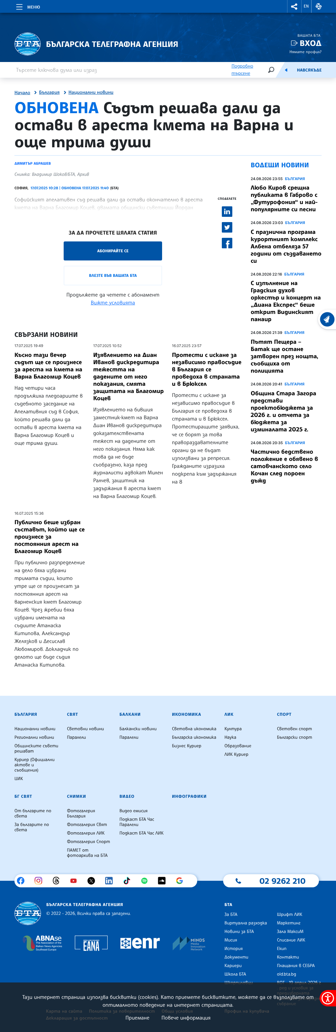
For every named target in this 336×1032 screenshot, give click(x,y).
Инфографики (189, 796)
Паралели (76, 737)
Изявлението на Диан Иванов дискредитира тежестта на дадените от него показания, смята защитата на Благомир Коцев (128, 376)
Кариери (233, 965)
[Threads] (58, 881)
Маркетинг (288, 923)
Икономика (186, 714)
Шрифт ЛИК (289, 914)
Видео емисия (133, 811)
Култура (233, 729)
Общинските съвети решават (36, 748)
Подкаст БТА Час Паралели (136, 822)
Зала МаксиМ (290, 931)
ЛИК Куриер (236, 754)
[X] (93, 881)
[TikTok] (129, 881)
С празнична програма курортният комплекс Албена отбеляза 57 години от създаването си (286, 246)
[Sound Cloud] (164, 881)
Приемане (137, 1017)
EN (306, 6)
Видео (127, 796)
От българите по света (32, 813)
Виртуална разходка (245, 923)
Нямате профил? (305, 51)
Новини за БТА (239, 931)
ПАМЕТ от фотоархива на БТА (87, 853)
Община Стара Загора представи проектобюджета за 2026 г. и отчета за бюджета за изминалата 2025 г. (283, 411)
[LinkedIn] (111, 881)
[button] (294, 6)
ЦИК (18, 778)
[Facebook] (23, 881)
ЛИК (229, 714)
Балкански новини (138, 729)
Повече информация (186, 1017)
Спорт (284, 714)
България (49, 92)
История (233, 948)
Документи (236, 957)
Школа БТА (235, 974)
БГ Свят (23, 796)
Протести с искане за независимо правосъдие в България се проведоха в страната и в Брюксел (207, 369)
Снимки (76, 796)
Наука (230, 737)
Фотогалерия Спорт (88, 841)
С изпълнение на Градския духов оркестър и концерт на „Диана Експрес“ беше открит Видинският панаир (286, 301)
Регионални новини (34, 737)
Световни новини (85, 729)
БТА (228, 904)
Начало (22, 92)
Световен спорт (294, 729)
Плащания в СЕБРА (296, 965)
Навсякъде (309, 70)
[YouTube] (76, 881)
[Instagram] (41, 881)
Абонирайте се (113, 250)
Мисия (230, 940)
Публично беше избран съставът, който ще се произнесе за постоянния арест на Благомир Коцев (49, 537)
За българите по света (31, 827)
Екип (281, 948)
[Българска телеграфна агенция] (27, 913)
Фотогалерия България (81, 813)
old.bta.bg (286, 974)
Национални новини (91, 92)
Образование (237, 746)
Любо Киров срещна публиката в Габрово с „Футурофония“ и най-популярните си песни (284, 198)
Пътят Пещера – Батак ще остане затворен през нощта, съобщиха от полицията (284, 356)
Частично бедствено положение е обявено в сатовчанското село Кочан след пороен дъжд (284, 466)
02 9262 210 (282, 881)
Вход (311, 43)
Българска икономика (194, 737)
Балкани (130, 714)
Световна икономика (194, 729)
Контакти (288, 957)
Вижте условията (113, 302)
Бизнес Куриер (186, 746)
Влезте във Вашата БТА (112, 275)
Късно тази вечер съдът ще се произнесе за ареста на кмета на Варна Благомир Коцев (48, 365)
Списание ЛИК (291, 940)
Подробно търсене (242, 69)
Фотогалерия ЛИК (86, 833)
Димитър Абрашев (32, 163)
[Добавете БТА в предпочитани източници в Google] (182, 881)
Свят (72, 714)
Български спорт (294, 737)
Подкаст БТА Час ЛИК (141, 833)
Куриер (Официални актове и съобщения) (34, 765)
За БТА (230, 914)
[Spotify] (147, 881)
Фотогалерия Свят (87, 824)
